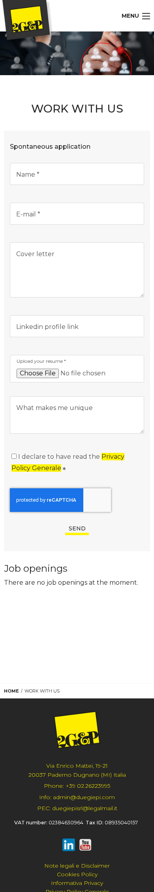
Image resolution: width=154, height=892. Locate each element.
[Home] (28, 21)
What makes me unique (54, 408)
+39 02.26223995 (77, 785)
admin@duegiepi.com (77, 797)
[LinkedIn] (68, 846)
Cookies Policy (77, 874)
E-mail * (28, 214)
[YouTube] (85, 846)
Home (11, 691)
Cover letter (35, 254)
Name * (27, 174)
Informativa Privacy (77, 882)
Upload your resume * (41, 361)
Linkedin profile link (47, 327)
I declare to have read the (67, 462)
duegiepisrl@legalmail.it (77, 808)
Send (77, 528)
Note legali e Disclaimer (77, 865)
